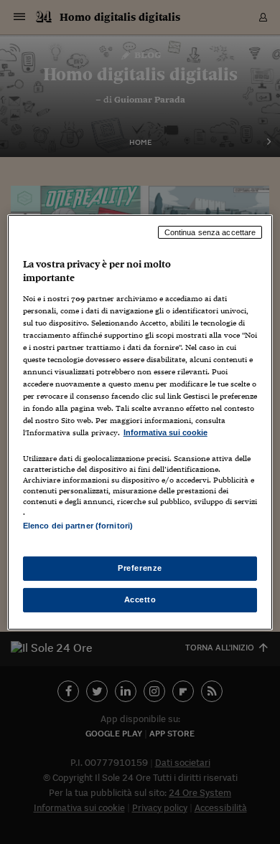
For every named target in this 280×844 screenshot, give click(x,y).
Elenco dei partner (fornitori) (78, 525)
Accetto (140, 599)
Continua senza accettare (210, 231)
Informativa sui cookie (165, 432)
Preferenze (140, 568)
